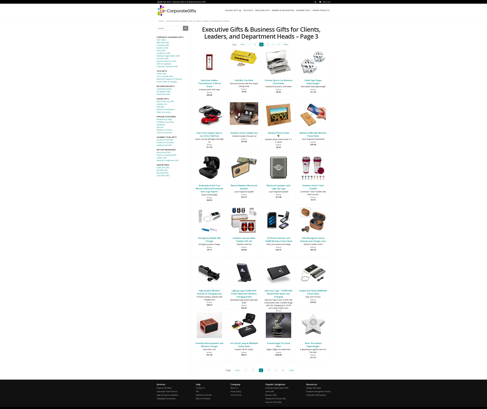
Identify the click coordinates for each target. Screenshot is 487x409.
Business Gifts (162, 48)
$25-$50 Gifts (162, 170)
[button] (315, 2)
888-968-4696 (165, 2)
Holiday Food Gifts (164, 145)
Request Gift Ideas (164, 388)
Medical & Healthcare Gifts (168, 160)
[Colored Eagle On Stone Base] (278, 325)
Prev (242, 44)
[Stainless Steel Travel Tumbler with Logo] (313, 168)
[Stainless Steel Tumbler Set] (244, 114)
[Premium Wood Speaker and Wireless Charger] (209, 325)
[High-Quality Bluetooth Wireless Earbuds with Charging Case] (209, 273)
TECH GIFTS (248, 10)
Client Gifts (161, 50)
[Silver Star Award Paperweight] (313, 325)
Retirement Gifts (163, 94)
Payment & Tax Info (204, 395)
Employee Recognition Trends (318, 391)
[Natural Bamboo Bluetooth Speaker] (244, 168)
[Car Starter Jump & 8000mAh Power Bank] (244, 325)
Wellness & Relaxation (166, 109)
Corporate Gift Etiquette (316, 395)
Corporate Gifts (163, 45)
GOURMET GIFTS (303, 10)
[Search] (185, 28)
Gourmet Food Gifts (273, 402)
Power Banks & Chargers (167, 81)
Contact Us (200, 388)
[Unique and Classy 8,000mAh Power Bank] (313, 273)
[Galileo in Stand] (209, 62)
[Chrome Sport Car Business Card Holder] (278, 62)
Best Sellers (161, 40)
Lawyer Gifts (162, 157)
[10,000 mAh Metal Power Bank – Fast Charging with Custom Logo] (278, 273)
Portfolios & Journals (165, 122)
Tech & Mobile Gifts (165, 76)
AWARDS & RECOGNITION (283, 10)
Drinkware (161, 124)
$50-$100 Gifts (163, 173)
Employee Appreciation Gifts (168, 56)
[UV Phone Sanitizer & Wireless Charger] (278, 220)
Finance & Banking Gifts (166, 155)
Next (286, 44)
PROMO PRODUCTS (320, 10)
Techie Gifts (161, 73)
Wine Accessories (164, 112)
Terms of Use (236, 395)
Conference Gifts (163, 53)
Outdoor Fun (162, 104)
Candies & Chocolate (165, 142)
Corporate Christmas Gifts (167, 66)
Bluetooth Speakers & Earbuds (169, 79)
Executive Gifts (163, 58)
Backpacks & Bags (164, 119)
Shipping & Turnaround (166, 398)
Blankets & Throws (164, 130)
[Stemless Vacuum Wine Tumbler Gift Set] (244, 220)
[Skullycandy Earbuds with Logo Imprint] (209, 168)
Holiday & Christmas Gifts (275, 398)
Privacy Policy (236, 391)
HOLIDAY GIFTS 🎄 (233, 10)
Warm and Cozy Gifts (165, 101)
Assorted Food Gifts (165, 140)
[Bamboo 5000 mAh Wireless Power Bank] (313, 115)
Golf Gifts (160, 107)
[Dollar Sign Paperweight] (313, 62)
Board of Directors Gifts (166, 61)
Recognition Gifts (164, 91)
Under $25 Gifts (163, 167)
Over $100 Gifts (163, 175)
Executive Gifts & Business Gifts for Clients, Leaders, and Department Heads (197, 21)
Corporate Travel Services (167, 391)
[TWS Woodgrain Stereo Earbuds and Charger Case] (313, 220)
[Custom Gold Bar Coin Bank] (244, 58)
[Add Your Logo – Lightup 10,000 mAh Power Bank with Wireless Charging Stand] (244, 273)
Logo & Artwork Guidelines (167, 395)
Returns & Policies (203, 398)
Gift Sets (160, 127)
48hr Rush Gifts (163, 42)
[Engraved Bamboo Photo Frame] (278, 115)
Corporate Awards (164, 89)
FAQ (197, 391)
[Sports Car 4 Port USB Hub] (209, 115)
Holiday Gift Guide (313, 388)
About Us (234, 388)
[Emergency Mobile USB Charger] (209, 220)
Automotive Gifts (164, 152)
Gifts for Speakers (164, 64)
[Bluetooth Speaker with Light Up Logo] (278, 168)
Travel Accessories (164, 132)
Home (161, 21)
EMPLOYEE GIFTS (262, 10)
